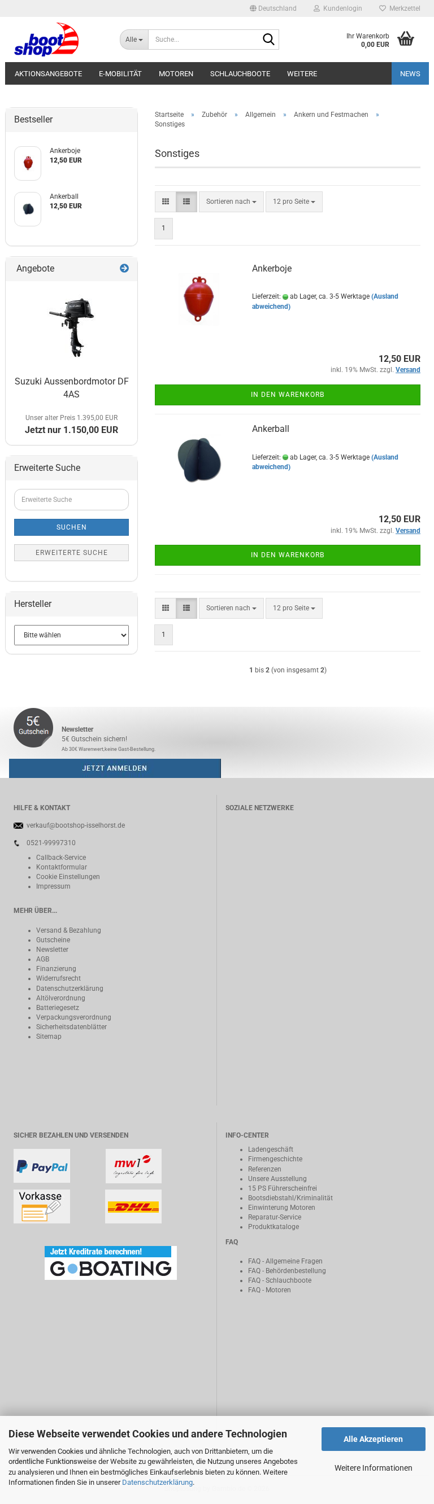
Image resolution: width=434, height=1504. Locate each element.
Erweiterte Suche (72, 553)
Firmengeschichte (275, 1159)
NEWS (410, 73)
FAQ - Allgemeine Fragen (285, 1261)
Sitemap (49, 1036)
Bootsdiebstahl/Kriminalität (290, 1198)
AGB (42, 959)
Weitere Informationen (374, 1467)
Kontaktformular (61, 867)
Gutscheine (53, 940)
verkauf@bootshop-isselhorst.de (76, 825)
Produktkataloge (273, 1227)
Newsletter (52, 950)
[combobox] (231, 201)
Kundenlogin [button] (341, 8)
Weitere (302, 73)
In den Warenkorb (287, 395)
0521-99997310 (51, 843)
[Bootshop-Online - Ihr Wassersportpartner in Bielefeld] (58, 39)
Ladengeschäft (270, 1149)
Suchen (72, 527)
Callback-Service (61, 858)
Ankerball (270, 428)
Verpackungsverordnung (73, 1017)
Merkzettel (403, 8)
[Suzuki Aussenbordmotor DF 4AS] (71, 326)
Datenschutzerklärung (157, 1482)
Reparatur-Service (274, 1217)
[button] (273, 8)
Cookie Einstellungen (68, 877)
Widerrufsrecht (58, 978)
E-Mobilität (120, 73)
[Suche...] (268, 40)
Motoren (176, 73)
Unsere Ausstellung (277, 1179)
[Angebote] (124, 269)
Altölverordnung (60, 998)
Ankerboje (272, 268)
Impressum (53, 886)
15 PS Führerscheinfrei (282, 1188)
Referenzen (264, 1169)
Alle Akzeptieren (373, 1439)
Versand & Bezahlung (68, 930)
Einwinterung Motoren (281, 1208)
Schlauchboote (240, 73)
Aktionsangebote (48, 73)
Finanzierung (56, 969)
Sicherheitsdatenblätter (71, 1027)
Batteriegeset (56, 1008)
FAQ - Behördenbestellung (287, 1271)
